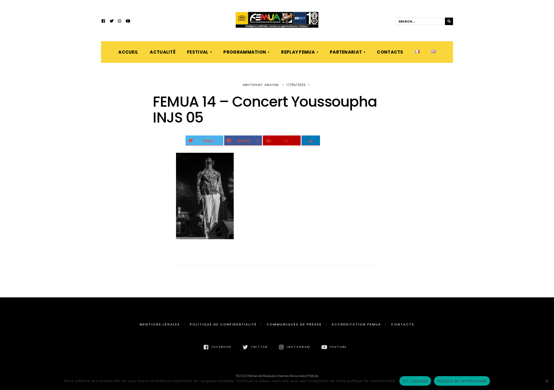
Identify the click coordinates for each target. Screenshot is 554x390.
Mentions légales (160, 324)
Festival (197, 52)
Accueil (128, 52)
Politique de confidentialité (223, 324)
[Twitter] (111, 21)
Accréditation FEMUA (356, 324)
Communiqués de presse (294, 324)
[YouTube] (128, 21)
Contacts (390, 52)
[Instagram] (120, 21)
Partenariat (346, 52)
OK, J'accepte (415, 380)
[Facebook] (103, 21)
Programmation (244, 52)
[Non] (547, 381)
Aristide (271, 84)
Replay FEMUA (298, 52)
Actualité (162, 52)
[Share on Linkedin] (311, 140)
